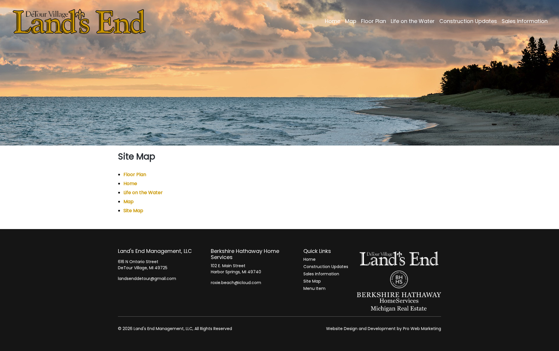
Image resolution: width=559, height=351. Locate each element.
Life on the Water (143, 192)
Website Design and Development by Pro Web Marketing (383, 329)
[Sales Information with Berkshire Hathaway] (399, 291)
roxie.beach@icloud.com (236, 283)
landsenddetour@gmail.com (147, 278)
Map (128, 201)
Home (130, 183)
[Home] (399, 259)
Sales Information (321, 274)
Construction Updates (325, 267)
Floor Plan (134, 174)
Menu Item (314, 288)
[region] (279, 73)
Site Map (133, 210)
